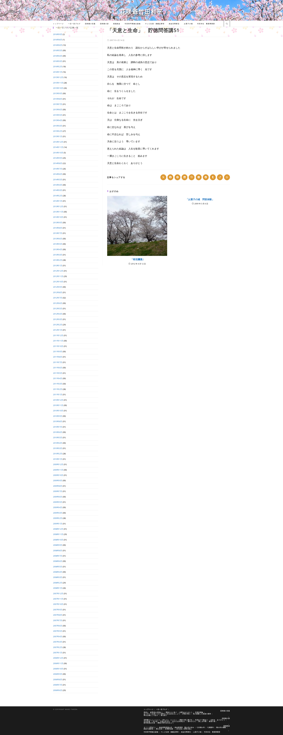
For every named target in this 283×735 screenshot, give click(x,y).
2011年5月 (57, 373)
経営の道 (212, 721)
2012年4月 (57, 313)
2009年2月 (57, 518)
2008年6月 (57, 561)
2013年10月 (58, 217)
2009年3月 (57, 512)
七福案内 (210, 727)
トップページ (148, 709)
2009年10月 (58, 475)
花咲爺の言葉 (225, 711)
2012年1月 (57, 330)
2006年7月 (57, 684)
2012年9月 (57, 287)
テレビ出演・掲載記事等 (170, 732)
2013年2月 (57, 260)
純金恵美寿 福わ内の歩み (184, 727)
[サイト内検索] (227, 24)
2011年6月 (57, 367)
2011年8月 (57, 356)
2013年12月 (58, 206)
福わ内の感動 (221, 727)
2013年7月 (57, 233)
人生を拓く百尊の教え (184, 729)
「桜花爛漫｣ (137, 259)
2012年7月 (57, 297)
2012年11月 (58, 276)
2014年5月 (57, 179)
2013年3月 (57, 254)
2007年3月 (57, 641)
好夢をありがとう (186, 712)
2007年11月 (58, 598)
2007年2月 (57, 647)
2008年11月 (58, 534)
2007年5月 (57, 631)
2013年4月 (57, 249)
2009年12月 (58, 464)
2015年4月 (57, 120)
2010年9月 (57, 416)
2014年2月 (57, 195)
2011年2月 (57, 389)
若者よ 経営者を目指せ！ (153, 712)
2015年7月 (57, 104)
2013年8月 (57, 227)
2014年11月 (58, 147)
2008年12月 (58, 529)
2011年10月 (58, 346)
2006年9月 (57, 674)
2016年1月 (57, 72)
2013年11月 (58, 211)
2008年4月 (57, 572)
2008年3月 (57, 577)
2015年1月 (57, 136)
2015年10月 (58, 88)
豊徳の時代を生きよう (166, 723)
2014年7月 (57, 168)
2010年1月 (57, 459)
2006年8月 (57, 679)
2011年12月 (58, 335)
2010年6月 (57, 432)
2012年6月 (57, 303)
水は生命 (147, 721)
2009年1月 (57, 523)
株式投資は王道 (149, 723)
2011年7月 (57, 362)
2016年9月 (57, 34)
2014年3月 (57, 190)
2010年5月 (57, 437)
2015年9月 (57, 93)
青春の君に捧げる (186, 720)
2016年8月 (57, 39)
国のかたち (192, 721)
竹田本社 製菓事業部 (212, 732)
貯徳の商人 (186, 714)
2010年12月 (58, 400)
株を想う (164, 715)
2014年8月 (57, 163)
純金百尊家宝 (186, 732)
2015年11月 (58, 82)
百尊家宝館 (169, 729)
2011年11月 (58, 340)
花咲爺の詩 (226, 718)
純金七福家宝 (148, 729)
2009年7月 (57, 491)
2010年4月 (57, 443)
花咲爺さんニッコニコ (152, 720)
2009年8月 (57, 486)
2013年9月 (57, 222)
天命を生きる (165, 721)
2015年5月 (57, 115)
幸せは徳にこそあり (151, 715)
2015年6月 (57, 109)
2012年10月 (58, 281)
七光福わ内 (201, 727)
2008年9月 (57, 545)
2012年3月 (57, 319)
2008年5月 (57, 566)
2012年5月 (57, 308)
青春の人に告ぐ (171, 712)
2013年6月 (57, 238)
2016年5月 (57, 50)
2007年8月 (57, 615)
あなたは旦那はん (178, 721)
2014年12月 (58, 141)
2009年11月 (58, 469)
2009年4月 (57, 507)
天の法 (155, 721)
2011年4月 (57, 378)
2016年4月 (57, 56)
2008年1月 (57, 588)
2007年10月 (58, 604)
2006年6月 (57, 690)
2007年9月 (57, 609)
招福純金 (226, 726)
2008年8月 (57, 550)
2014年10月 (58, 152)
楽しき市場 (202, 721)
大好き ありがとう (217, 720)
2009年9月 (57, 480)
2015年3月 (57, 125)
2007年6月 (57, 625)
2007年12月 (58, 593)
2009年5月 (57, 502)
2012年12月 (58, 270)
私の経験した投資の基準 (202, 714)
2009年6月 (57, 496)
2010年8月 (57, 421)
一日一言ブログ (161, 709)
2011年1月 (57, 394)
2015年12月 (58, 77)
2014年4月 (57, 184)
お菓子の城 (197, 732)
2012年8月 (57, 292)
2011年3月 (57, 383)
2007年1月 (57, 652)
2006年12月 (58, 658)
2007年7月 (57, 620)
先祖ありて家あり (201, 720)
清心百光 (159, 729)
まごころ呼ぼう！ (150, 727)
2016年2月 (57, 66)
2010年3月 (57, 448)
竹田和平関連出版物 (151, 732)
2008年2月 (57, 582)
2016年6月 (57, 45)
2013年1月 (57, 265)
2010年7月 (57, 426)
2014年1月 (57, 201)
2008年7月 (57, 555)
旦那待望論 (199, 712)
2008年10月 (58, 539)
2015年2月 (57, 131)
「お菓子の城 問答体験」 (200, 199)
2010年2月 (57, 453)
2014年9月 (57, 158)
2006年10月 (58, 668)
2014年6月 (57, 174)
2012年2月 (57, 324)
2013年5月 (57, 244)
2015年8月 (57, 99)
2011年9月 (57, 351)
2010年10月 (58, 410)
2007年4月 (57, 636)
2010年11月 (58, 405)
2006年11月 (58, 663)
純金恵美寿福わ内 (165, 727)
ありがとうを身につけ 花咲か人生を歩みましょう (162, 714)
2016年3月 (57, 61)
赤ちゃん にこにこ (169, 720)
